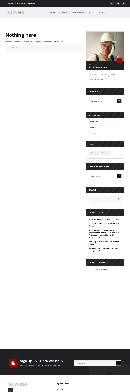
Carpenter (92, 127)
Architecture (93, 121)
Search (93, 190)
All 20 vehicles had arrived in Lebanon (104, 219)
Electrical (92, 133)
